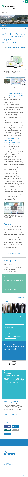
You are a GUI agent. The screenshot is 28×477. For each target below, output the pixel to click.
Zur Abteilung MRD (10, 357)
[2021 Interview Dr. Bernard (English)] (14, 308)
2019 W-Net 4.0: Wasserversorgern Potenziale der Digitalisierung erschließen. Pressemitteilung (14, 332)
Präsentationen (6, 301)
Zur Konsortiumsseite (11, 289)
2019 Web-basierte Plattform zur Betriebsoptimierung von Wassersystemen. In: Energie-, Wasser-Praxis (14, 326)
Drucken (7, 433)
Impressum (6, 463)
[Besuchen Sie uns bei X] (8, 454)
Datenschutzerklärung (9, 464)
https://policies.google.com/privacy (12, 212)
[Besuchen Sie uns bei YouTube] (13, 454)
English (17, 1)
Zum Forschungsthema (11, 414)
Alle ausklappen (20, 297)
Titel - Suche (23, 1)
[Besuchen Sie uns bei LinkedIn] (10, 454)
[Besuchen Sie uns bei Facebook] (5, 454)
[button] (7, 426)
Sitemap (5, 466)
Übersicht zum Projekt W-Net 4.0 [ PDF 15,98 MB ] (15, 254)
